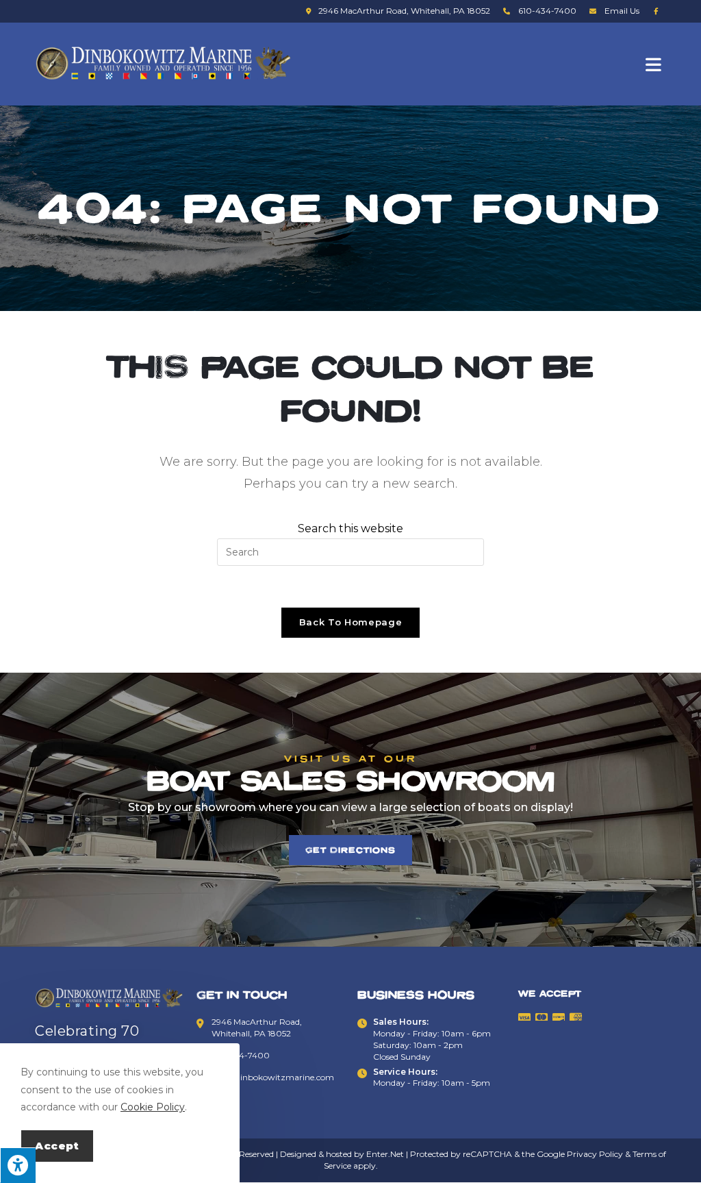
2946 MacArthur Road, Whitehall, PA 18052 (404, 10)
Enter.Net (385, 1154)
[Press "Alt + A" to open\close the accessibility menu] (18, 1165)
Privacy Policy (595, 1154)
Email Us (621, 10)
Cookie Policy (152, 1107)
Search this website (350, 528)
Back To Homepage (350, 622)
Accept (57, 1145)
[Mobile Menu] (656, 63)
